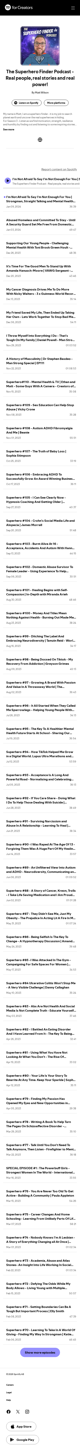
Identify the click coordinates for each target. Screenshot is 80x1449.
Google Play (25, 1440)
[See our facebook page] (8, 1411)
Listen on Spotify (28, 103)
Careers (10, 1385)
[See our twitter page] (18, 1411)
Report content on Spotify (59, 169)
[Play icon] (8, 181)
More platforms (56, 103)
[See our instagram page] (27, 1411)
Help (8, 1400)
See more (8, 129)
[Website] (40, 139)
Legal (9, 1392)
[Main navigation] (73, 8)
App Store (24, 1426)
